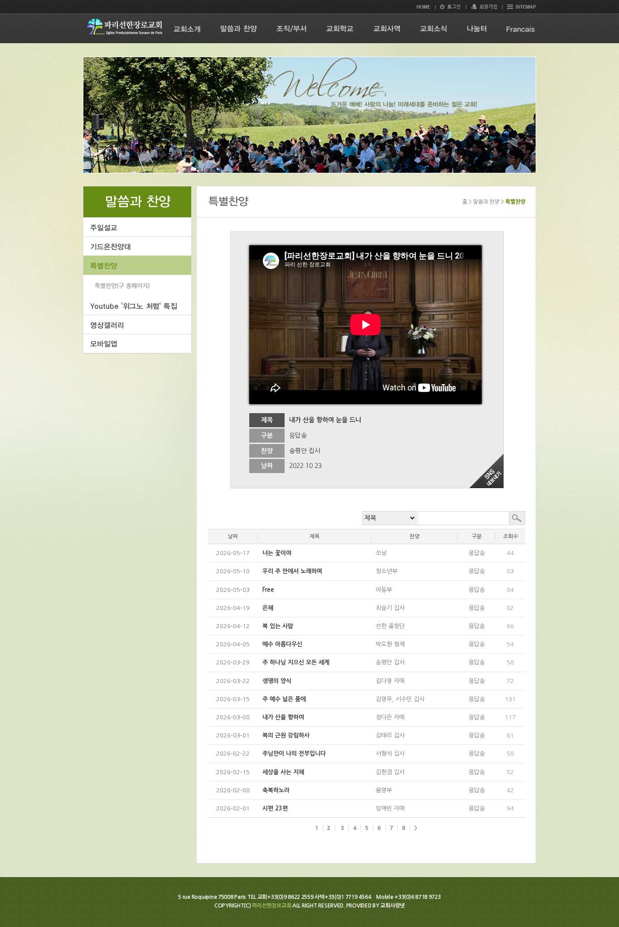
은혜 (267, 608)
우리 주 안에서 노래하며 (292, 571)
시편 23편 (275, 808)
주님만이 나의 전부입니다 (294, 753)
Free (268, 590)
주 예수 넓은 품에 (284, 699)
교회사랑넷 (392, 905)
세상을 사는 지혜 (283, 772)
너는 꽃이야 (276, 553)
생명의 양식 (276, 681)
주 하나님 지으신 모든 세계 (295, 662)
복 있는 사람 (277, 626)
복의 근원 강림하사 (286, 735)
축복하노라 (276, 790)
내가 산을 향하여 (283, 717)
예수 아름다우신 (282, 644)
